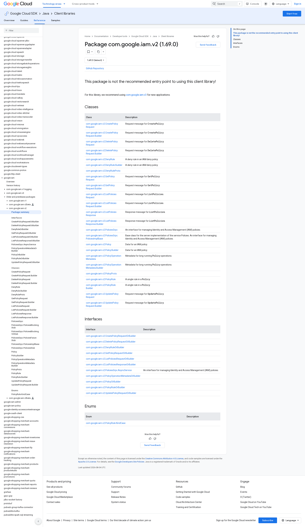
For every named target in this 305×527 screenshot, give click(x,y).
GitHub (179, 487)
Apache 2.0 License (87, 462)
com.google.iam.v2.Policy (98, 244)
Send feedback (208, 44)
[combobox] (227, 4)
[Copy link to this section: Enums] (99, 406)
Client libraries (64, 14)
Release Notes (118, 497)
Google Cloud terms (97, 520)
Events (243, 492)
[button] (20, 178)
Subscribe (267, 520)
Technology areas (51, 3)
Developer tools (120, 36)
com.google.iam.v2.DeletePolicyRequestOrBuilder (111, 341)
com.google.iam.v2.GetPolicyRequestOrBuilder (109, 353)
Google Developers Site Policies (129, 462)
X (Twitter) (245, 497)
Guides (24, 20)
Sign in (297, 4)
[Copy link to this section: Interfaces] (105, 319)
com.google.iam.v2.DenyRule (100, 159)
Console (254, 3)
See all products (55, 487)
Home (87, 36)
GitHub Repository (95, 68)
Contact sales (53, 502)
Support (115, 492)
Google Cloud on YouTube (253, 502)
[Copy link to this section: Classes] (101, 107)
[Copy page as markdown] (98, 51)
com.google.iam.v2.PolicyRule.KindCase (105, 423)
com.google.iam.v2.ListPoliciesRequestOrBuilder (110, 359)
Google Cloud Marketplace (60, 497)
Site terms (79, 520)
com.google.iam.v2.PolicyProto (101, 273)
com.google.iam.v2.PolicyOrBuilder (103, 381)
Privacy (67, 520)
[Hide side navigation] (38, 521)
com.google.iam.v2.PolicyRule (101, 279)
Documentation (101, 36)
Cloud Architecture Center (189, 502)
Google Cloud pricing (57, 492)
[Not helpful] (218, 36)
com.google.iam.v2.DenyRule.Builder (104, 165)
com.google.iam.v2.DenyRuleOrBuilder (105, 347)
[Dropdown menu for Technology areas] (65, 4)
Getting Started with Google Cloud (193, 492)
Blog (242, 487)
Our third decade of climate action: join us (130, 520)
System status (118, 502)
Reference (39, 20)
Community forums (121, 487)
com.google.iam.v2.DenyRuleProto (103, 170)
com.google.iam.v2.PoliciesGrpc (102, 230)
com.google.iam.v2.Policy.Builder (102, 250)
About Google (53, 520)
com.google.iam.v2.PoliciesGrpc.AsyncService (109, 370)
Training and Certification (188, 507)
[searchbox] (21, 30)
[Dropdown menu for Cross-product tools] (98, 4)
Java (45, 14)
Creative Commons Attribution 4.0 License (164, 458)
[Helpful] (213, 36)
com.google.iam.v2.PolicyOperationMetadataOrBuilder (113, 376)
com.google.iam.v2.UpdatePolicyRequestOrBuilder (111, 393)
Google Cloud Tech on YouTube (255, 507)
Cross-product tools (83, 3)
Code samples (183, 497)
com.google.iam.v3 (136, 94)
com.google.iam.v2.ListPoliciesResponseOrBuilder (111, 364)
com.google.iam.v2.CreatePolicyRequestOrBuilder (111, 336)
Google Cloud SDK (23, 14)
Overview (9, 20)
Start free (292, 13)
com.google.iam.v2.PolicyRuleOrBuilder (105, 387)
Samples (55, 20)
